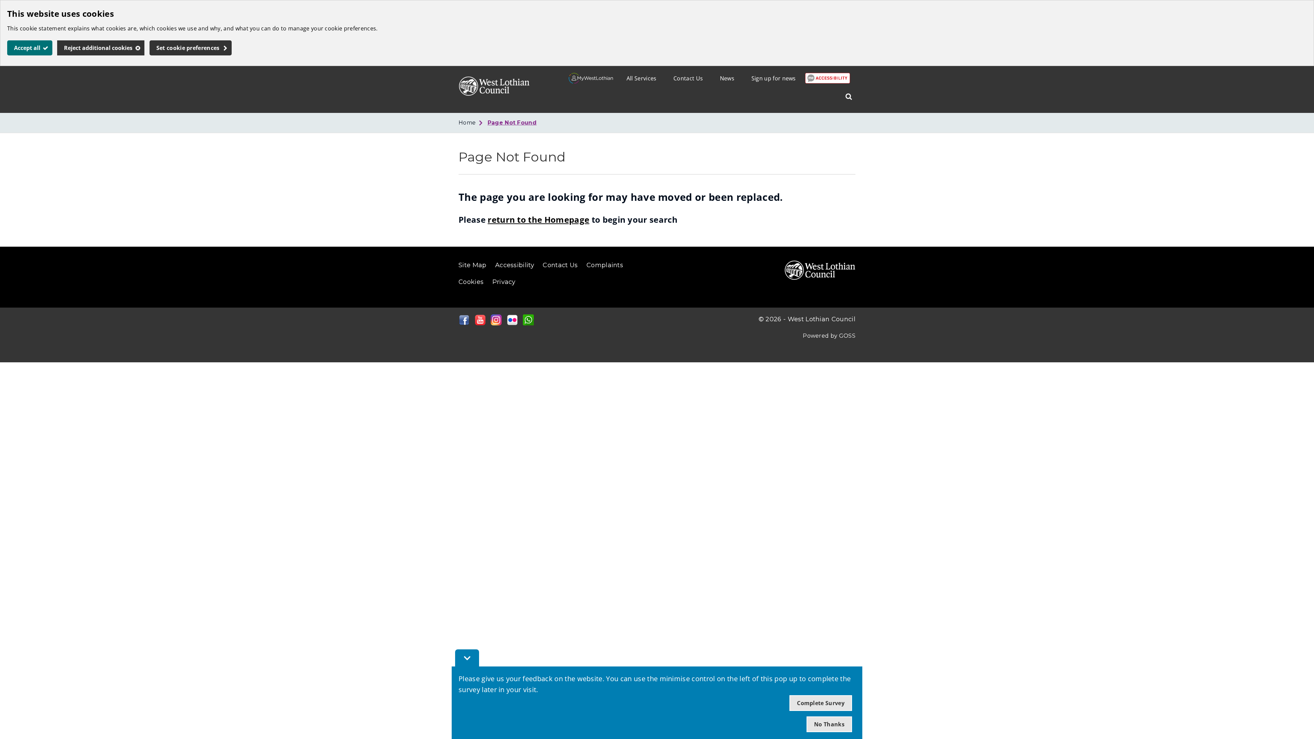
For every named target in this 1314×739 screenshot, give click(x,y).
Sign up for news (773, 78)
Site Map (473, 265)
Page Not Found (512, 122)
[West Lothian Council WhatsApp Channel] (528, 323)
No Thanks (829, 724)
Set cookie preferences (188, 48)
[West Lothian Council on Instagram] (496, 323)
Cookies (471, 282)
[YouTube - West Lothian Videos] (480, 323)
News (727, 78)
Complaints (605, 265)
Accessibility (514, 265)
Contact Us (688, 78)
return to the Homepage (538, 219)
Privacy (504, 282)
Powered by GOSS (829, 336)
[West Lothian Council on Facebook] (464, 323)
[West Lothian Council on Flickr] (512, 323)
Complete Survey (821, 703)
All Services (642, 78)
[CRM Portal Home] (591, 81)
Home (467, 122)
